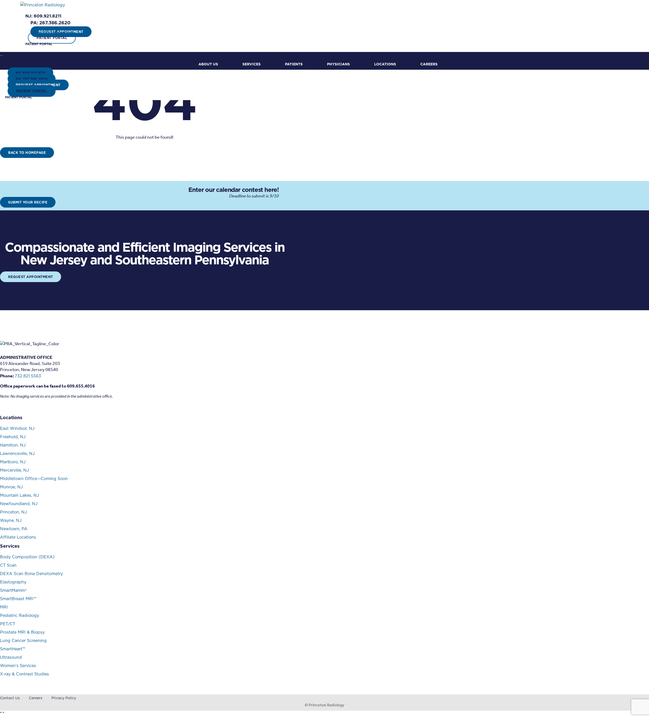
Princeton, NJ (13, 512)
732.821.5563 (28, 376)
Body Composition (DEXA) (27, 557)
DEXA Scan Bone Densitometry (31, 573)
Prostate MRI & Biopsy (22, 632)
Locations (385, 64)
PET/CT (7, 624)
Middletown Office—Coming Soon (34, 478)
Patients (294, 64)
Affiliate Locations (18, 537)
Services (251, 64)
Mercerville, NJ (14, 470)
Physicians (338, 64)
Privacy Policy (63, 698)
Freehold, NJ (13, 436)
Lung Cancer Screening (23, 640)
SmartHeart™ (12, 649)
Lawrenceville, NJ (17, 453)
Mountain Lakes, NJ (19, 495)
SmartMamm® (13, 590)
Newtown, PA (13, 528)
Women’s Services (18, 665)
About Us (208, 64)
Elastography (13, 582)
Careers (429, 64)
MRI (4, 607)
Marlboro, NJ (13, 462)
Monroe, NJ (11, 487)
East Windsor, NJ (17, 428)
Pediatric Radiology (19, 615)
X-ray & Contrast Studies (24, 674)
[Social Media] (2, 408)
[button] (43, 16)
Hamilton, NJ (13, 445)
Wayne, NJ (11, 520)
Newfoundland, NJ (19, 503)
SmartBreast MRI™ (18, 598)
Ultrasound (11, 657)
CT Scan (8, 565)
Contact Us (10, 698)
